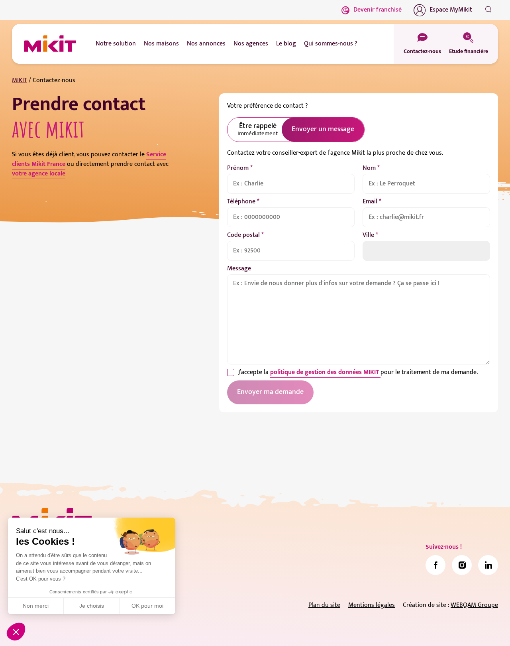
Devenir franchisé (377, 9)
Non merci (36, 606)
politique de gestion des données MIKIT (325, 372)
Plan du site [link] (324, 605)
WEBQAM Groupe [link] (474, 605)
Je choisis (91, 606)
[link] (435, 565)
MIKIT (19, 80)
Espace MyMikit (451, 9)
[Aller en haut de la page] (488, 628)
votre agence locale (38, 173)
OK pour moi (147, 606)
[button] (16, 631)
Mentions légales (371, 605)
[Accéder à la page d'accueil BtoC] (50, 44)
